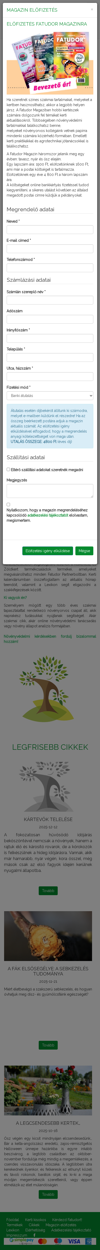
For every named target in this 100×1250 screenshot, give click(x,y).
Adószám (15, 311)
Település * (16, 349)
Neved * (13, 221)
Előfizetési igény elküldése (48, 551)
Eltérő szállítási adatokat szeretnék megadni (47, 470)
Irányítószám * (18, 330)
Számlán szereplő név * (26, 292)
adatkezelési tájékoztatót (48, 515)
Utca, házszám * (20, 368)
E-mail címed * (19, 240)
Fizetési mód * (19, 387)
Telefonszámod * (21, 259)
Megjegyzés (17, 480)
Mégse (84, 551)
